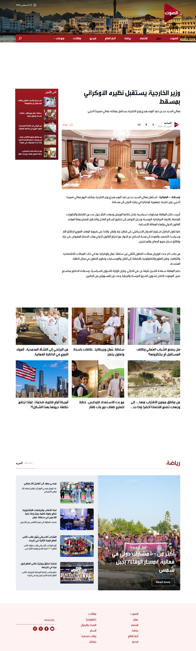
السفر (93, 630)
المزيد (19, 463)
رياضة (127, 38)
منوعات (60, 38)
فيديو (93, 38)
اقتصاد (144, 38)
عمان (158, 38)
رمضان (92, 641)
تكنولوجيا (91, 619)
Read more (163, 582)
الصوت (174, 38)
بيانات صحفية (88, 636)
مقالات (77, 38)
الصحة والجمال (88, 625)
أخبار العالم (110, 38)
